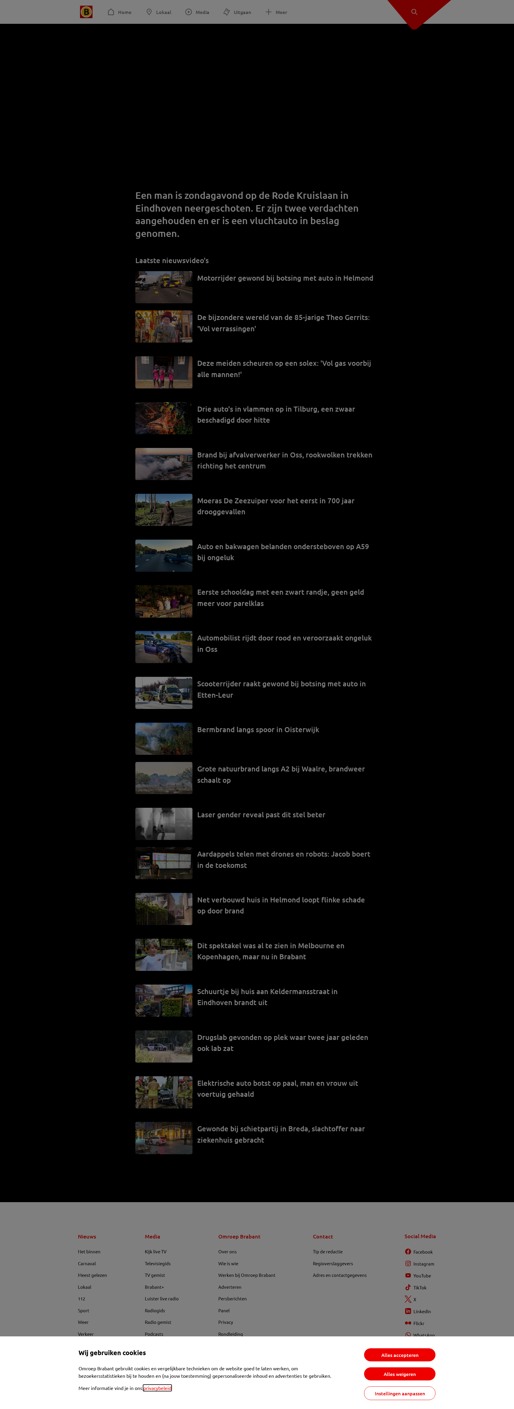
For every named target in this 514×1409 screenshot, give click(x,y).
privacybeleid (157, 1388)
